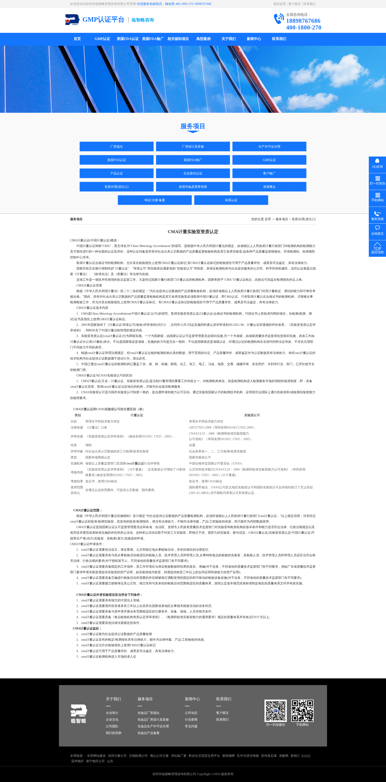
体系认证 (231, 200)
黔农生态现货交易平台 (204, 755)
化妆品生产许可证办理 (153, 726)
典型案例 (203, 39)
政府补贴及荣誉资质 (193, 186)
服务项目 (282, 219)
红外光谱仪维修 (248, 755)
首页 (77, 39)
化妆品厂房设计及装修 (153, 719)
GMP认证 (102, 39)
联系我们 (309, 4)
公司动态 (191, 713)
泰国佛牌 (228, 755)
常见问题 (191, 726)
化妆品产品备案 (148, 733)
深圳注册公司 (117, 755)
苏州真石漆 (269, 755)
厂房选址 (116, 146)
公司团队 (112, 726)
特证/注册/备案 (155, 200)
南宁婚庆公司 (95, 761)
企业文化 (112, 719)
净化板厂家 (179, 755)
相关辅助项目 (178, 39)
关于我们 (229, 39)
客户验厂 (269, 173)
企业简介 (112, 713)
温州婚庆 (77, 761)
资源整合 (269, 186)
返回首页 (279, 4)
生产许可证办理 (269, 146)
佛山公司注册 (159, 755)
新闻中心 (254, 39)
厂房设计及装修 (193, 146)
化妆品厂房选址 (148, 713)
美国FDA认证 (128, 39)
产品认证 (116, 173)
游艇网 (283, 755)
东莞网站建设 (96, 755)
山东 (110, 761)
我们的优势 (114, 733)
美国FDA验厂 (153, 39)
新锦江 (295, 755)
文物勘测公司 (138, 755)
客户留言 (294, 4)
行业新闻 (191, 719)
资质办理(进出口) (117, 186)
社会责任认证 (193, 173)
